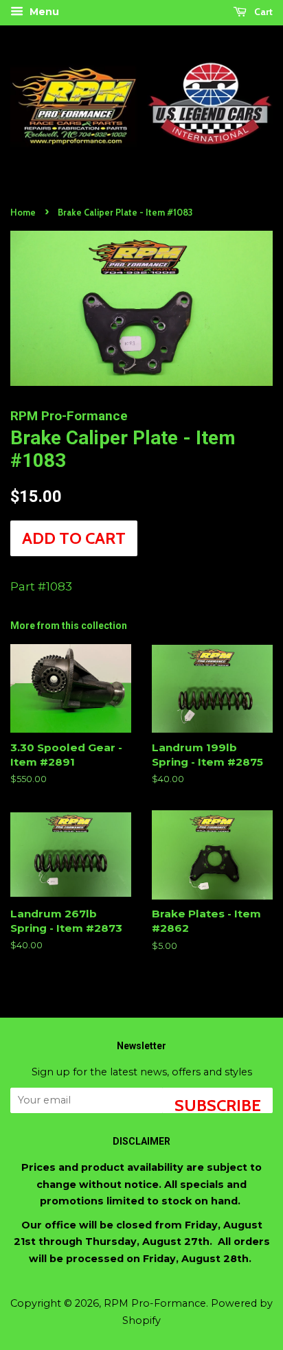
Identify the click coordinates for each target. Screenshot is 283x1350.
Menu (43, 11)
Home (23, 212)
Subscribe (217, 1104)
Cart (262, 11)
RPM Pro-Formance (155, 1303)
